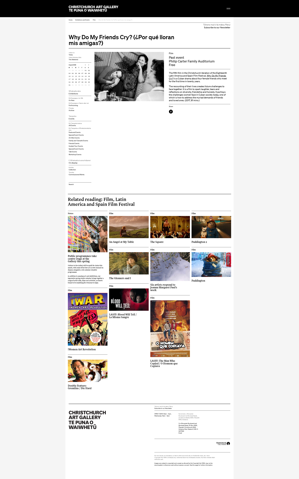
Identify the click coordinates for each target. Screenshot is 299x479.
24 (70, 82)
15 (86, 76)
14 (82, 76)
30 (79, 70)
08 (86, 73)
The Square (157, 241)
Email (180, 433)
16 (89, 76)
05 (76, 73)
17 (70, 79)
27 (70, 70)
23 (89, 79)
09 (89, 73)
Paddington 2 (199, 241)
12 (76, 76)
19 (76, 79)
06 (79, 73)
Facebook (171, 111)
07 (82, 73)
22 (86, 79)
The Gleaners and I (120, 278)
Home (70, 20)
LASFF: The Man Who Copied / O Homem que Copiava (164, 363)
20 (79, 79)
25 (73, 82)
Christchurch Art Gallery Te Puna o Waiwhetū (93, 8)
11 (73, 76)
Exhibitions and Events (82, 20)
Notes (70, 213)
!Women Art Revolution (82, 349)
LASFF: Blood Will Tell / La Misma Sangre (123, 315)
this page (195, 465)
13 (79, 76)
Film (94, 20)
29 (76, 70)
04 (73, 73)
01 (86, 70)
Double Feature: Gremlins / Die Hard (79, 387)
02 (89, 70)
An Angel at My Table (121, 241)
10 (70, 76)
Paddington (198, 280)
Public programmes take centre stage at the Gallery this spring (82, 259)
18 (73, 79)
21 (82, 79)
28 (73, 70)
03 (70, 73)
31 (82, 70)
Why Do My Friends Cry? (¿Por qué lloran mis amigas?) (115, 20)
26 (76, 82)
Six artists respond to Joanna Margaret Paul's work (163, 287)
